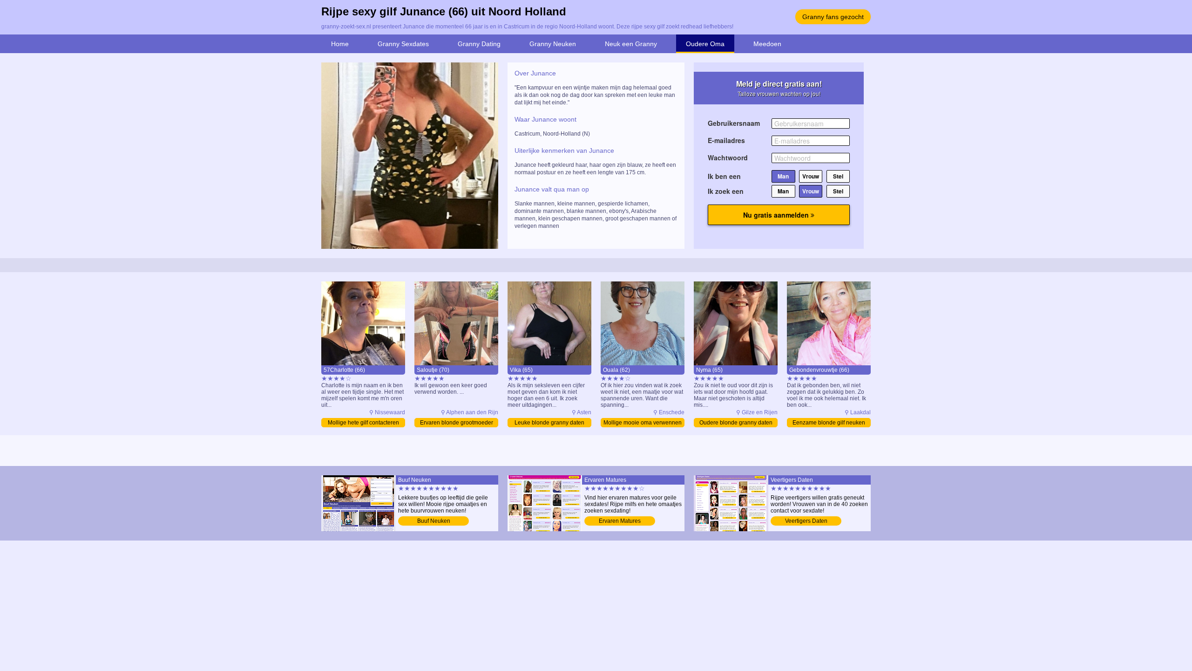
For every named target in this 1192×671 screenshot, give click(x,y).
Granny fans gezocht (833, 17)
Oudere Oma (705, 44)
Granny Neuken (552, 44)
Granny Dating (479, 44)
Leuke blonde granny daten (549, 422)
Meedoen (767, 44)
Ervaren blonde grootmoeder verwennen (456, 423)
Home (340, 44)
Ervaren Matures (620, 521)
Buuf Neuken (433, 521)
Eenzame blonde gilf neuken (828, 422)
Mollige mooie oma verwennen (642, 422)
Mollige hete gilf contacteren (363, 422)
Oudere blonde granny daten (735, 422)
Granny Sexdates (403, 44)
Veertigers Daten (806, 521)
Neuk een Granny (631, 44)
